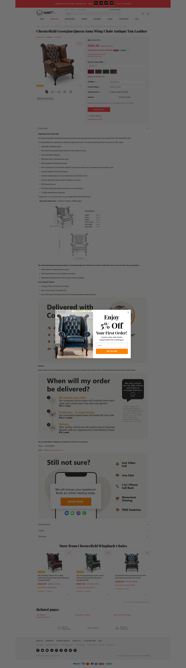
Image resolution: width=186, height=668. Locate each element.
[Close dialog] (128, 312)
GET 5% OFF (112, 351)
